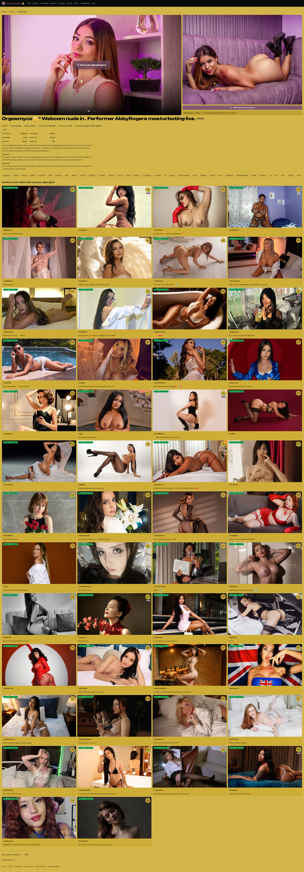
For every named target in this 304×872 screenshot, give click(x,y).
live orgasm (147, 175)
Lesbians (53, 3)
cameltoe (102, 175)
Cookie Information (53, 866)
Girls (29, 3)
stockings (58, 175)
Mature (69, 3)
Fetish (76, 3)
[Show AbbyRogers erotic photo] (88, 111)
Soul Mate (44, 3)
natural (74, 175)
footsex (254, 175)
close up (111, 175)
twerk (298, 175)
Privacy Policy (29, 866)
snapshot (263, 175)
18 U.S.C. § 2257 (7, 866)
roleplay (172, 175)
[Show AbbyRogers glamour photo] (94, 111)
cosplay (290, 175)
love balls (157, 175)
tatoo (50, 175)
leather (32, 175)
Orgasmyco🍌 (13, 3)
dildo (128, 175)
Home (4, 12)
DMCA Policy (19, 866)
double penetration (242, 175)
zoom (220, 175)
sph (276, 175)
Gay (93, 3)
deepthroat (229, 175)
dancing (120, 175)
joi (270, 175)
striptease (203, 175)
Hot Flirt (36, 3)
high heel (41, 175)
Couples (62, 3)
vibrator (212, 175)
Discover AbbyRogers (95, 66)
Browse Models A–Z (8, 860)
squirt (195, 175)
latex (66, 175)
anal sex (83, 175)
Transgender (85, 3)
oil (165, 175)
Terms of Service (40, 866)
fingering (136, 175)
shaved (15, 175)
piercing (24, 175)
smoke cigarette (183, 175)
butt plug (92, 175)
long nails (6, 175)
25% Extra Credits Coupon (245, 108)
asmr (282, 175)
